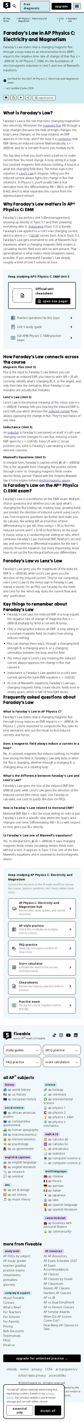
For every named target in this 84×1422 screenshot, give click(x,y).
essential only (20, 1410)
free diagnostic (32, 6)
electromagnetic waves (54, 480)
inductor (13, 432)
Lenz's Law (26, 173)
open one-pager (55, 301)
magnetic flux (52, 125)
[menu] (77, 6)
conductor (64, 139)
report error (46, 98)
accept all (47, 1411)
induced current (59, 411)
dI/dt (34, 235)
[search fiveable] (14, 6)
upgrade (61, 6)
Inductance (36, 226)
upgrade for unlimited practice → (42, 1358)
